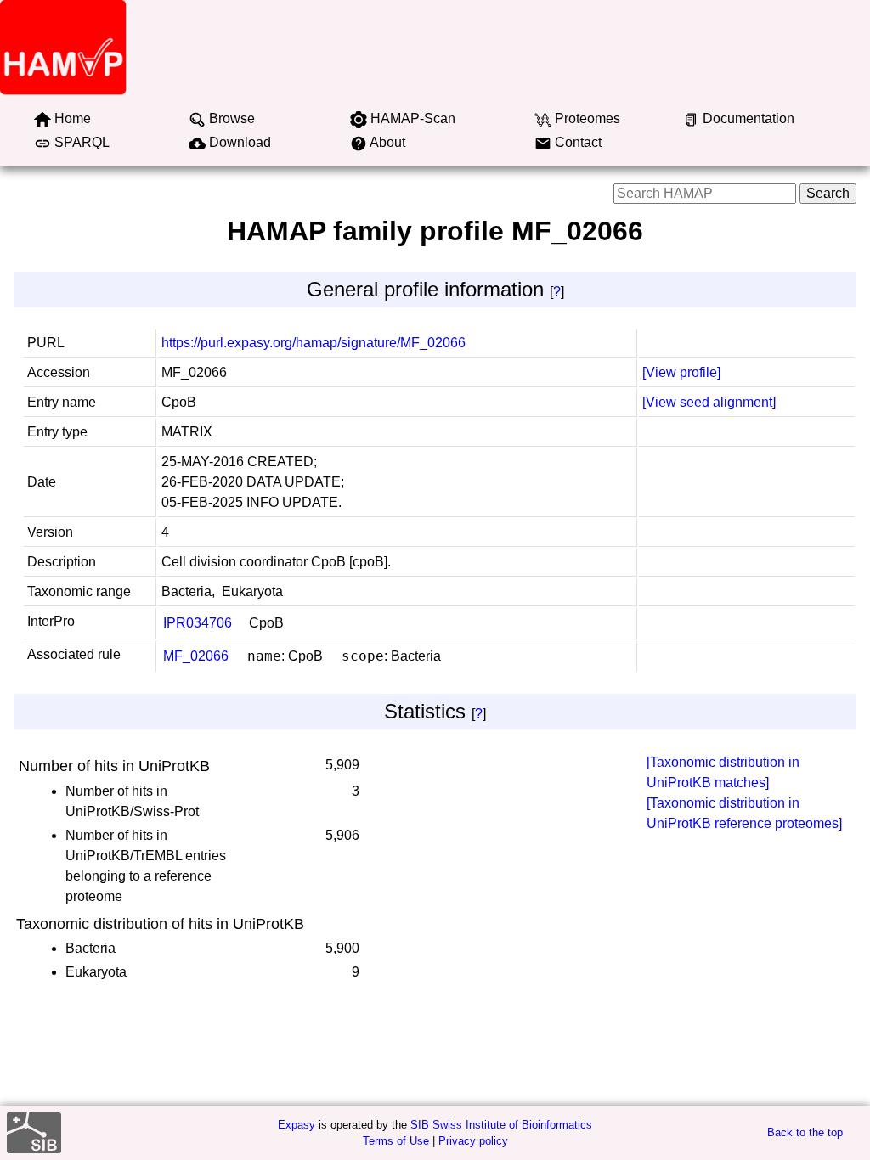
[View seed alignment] (709, 402)
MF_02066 (196, 656)
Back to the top (805, 1132)
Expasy (296, 1124)
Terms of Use (396, 1141)
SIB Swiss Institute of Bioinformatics (501, 1124)
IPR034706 (197, 623)
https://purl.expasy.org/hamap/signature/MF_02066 (313, 342)
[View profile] (681, 372)
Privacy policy (473, 1141)
